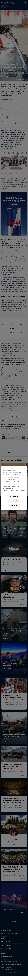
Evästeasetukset (14, 496)
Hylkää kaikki (14, 505)
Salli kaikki (14, 500)
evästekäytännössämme (9, 490)
